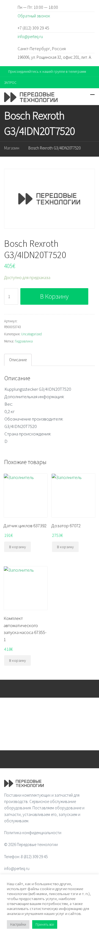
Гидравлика (24, 341)
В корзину (54, 296)
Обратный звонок (34, 15)
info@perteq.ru (30, 36)
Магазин (11, 148)
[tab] (18, 360)
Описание (18, 359)
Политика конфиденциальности (32, 832)
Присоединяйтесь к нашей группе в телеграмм (47, 71)
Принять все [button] (44, 924)
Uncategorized (31, 334)
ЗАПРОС (10, 82)
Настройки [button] (18, 924)
